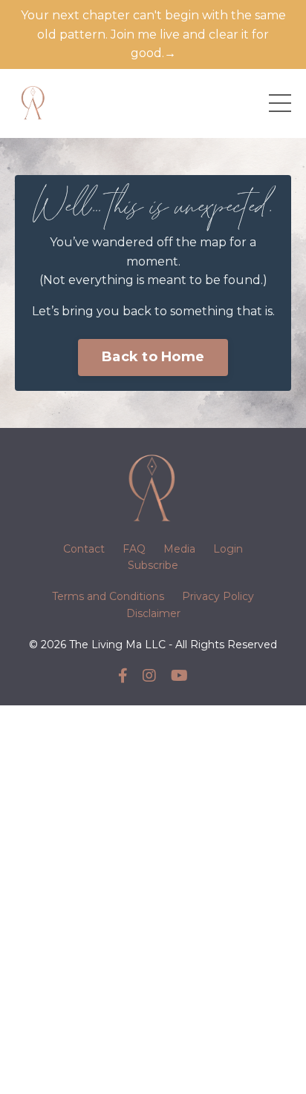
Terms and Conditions (108, 596)
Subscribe (153, 565)
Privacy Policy (218, 596)
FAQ (134, 549)
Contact (84, 549)
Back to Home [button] (153, 357)
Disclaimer (153, 613)
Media (179, 549)
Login (228, 549)
